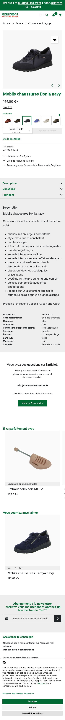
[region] (32, 59)
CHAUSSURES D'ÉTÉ (29, 3)
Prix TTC (7, 107)
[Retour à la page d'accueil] (10, 15)
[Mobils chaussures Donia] (55, 120)
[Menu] (40, 15)
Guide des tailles (11, 139)
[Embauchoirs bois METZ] (32, 458)
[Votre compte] (53, 15)
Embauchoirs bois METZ (25, 489)
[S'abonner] (57, 618)
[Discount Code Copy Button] (26, 7)
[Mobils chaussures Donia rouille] (7, 120)
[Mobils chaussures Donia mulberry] (36, 120)
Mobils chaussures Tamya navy (31, 573)
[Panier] (60, 15)
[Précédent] (52, 85)
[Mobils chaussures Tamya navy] (32, 542)
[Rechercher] (47, 15)
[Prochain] (59, 85)
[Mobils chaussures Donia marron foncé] (17, 120)
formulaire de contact (27, 657)
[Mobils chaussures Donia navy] (32, 59)
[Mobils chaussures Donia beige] (46, 120)
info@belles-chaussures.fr (32, 385)
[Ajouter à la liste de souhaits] (54, 39)
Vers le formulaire (32, 403)
